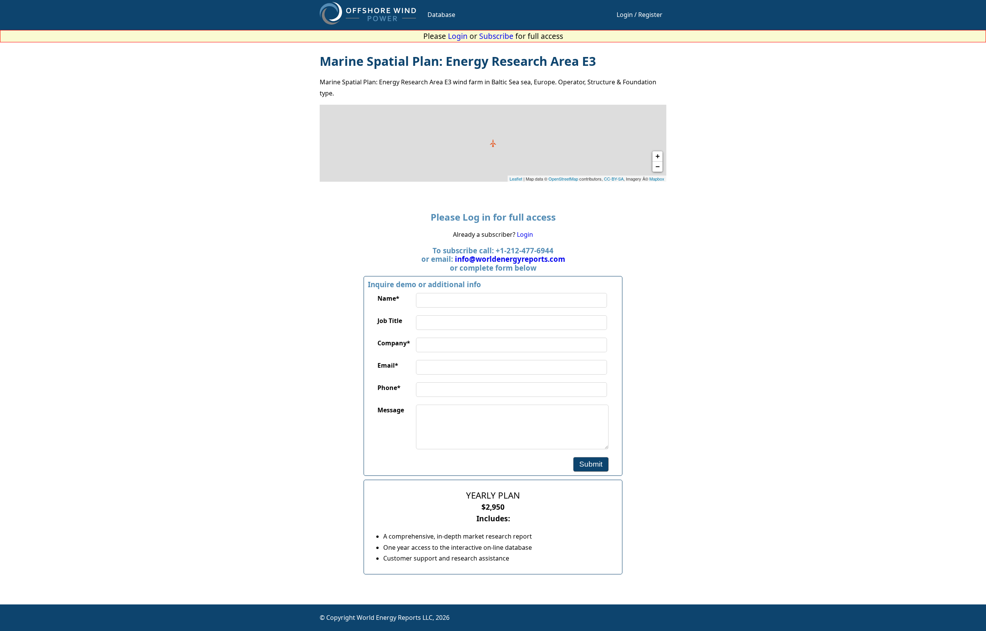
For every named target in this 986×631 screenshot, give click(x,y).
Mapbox (656, 179)
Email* (387, 365)
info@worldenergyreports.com (510, 259)
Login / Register (639, 14)
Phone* (389, 387)
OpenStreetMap (563, 179)
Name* (388, 298)
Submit (590, 464)
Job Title (389, 320)
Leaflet (516, 179)
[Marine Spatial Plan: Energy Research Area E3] (493, 143)
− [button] (658, 166)
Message (390, 410)
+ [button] (658, 156)
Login (458, 36)
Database (441, 14)
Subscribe (496, 36)
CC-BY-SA (614, 179)
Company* (393, 343)
